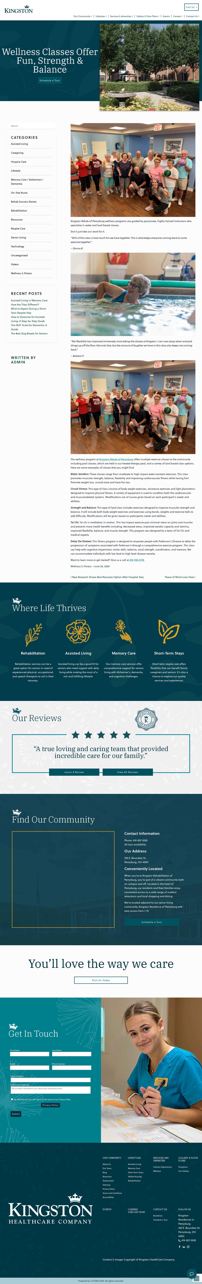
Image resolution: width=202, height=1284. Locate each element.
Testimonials (108, 1180)
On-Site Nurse (19, 192)
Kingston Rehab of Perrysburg (116, 459)
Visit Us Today (101, 980)
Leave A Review (74, 772)
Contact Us (192, 16)
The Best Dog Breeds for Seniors (29, 333)
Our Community (82, 16)
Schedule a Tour (50, 80)
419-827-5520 (140, 840)
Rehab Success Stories (24, 201)
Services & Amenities (120, 16)
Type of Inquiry (18, 1076)
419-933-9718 (137, 560)
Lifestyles (100, 16)
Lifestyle (15, 170)
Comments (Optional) (20, 1085)
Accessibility (108, 1197)
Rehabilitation (19, 210)
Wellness (157, 1171)
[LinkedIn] (184, 1246)
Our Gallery (183, 1171)
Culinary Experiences (162, 1167)
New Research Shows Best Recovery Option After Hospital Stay (107, 577)
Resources (17, 219)
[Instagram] (188, 1246)
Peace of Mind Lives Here (180, 577)
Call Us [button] (191, 7)
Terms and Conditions (112, 1193)
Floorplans (183, 1167)
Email (13, 1064)
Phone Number (59, 1064)
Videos (15, 264)
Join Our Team (136, 1212)
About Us (107, 1164)
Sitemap (106, 1184)
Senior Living (18, 237)
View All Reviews (127, 772)
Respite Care (18, 228)
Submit (16, 1114)
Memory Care (110, 621)
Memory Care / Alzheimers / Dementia (27, 181)
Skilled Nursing (135, 1176)
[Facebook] (179, 1246)
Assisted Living (19, 144)
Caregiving (17, 153)
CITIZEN (95, 1280)
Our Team (107, 1168)
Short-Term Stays (158, 621)
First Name (15, 1050)
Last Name (57, 1050)
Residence (157, 1215)
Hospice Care (18, 161)
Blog (105, 1172)
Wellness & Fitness (21, 273)
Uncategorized (19, 255)
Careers (177, 16)
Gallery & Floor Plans (147, 16)
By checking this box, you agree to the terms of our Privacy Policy (42, 1099)
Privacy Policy (50, 1105)
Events (166, 16)
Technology (17, 246)
